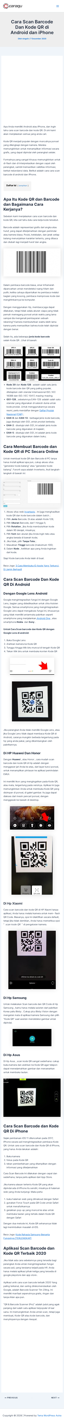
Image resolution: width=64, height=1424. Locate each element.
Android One (43, 618)
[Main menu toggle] (57, 6)
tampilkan (23, 186)
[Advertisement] (32, 92)
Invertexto (29, 511)
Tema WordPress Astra (49, 1415)
